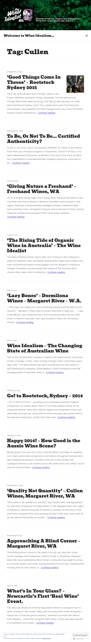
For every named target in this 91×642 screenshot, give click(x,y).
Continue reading (46, 113)
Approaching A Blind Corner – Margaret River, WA (43, 543)
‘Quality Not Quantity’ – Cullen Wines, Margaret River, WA (45, 493)
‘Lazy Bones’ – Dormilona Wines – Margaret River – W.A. (44, 298)
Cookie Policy (46, 638)
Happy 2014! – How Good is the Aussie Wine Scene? (43, 443)
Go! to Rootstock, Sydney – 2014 (45, 395)
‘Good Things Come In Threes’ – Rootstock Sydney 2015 (34, 82)
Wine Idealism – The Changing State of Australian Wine (44, 348)
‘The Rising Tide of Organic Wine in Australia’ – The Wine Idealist (44, 245)
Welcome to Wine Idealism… (29, 35)
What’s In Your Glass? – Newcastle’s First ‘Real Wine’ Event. (43, 596)
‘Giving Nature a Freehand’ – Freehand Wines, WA (41, 189)
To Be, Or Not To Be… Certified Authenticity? (43, 139)
